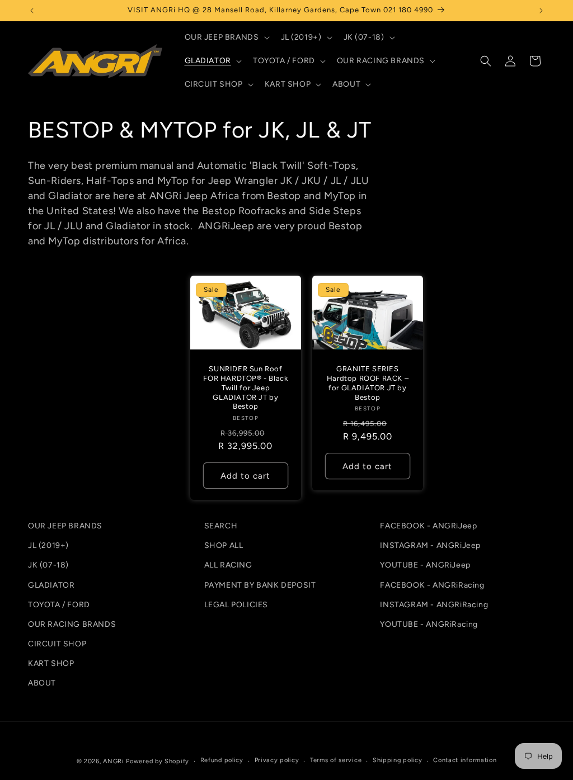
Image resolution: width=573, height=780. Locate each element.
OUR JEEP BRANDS (65, 526)
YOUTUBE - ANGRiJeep (425, 565)
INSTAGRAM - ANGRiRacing (434, 604)
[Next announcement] (541, 10)
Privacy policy (277, 760)
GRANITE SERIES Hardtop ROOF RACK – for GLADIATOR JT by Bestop (367, 382)
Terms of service (335, 760)
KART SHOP (51, 663)
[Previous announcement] (32, 10)
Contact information (464, 760)
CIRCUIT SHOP (57, 644)
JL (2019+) (48, 545)
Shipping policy (397, 760)
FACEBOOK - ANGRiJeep (428, 526)
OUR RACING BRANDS (72, 624)
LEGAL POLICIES (236, 604)
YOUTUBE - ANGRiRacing (429, 624)
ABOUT (42, 683)
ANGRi (113, 761)
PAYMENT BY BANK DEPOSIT (260, 585)
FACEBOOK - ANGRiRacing (432, 585)
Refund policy (221, 760)
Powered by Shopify (157, 761)
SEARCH (221, 526)
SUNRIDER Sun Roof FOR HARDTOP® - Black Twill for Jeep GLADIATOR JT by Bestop (245, 387)
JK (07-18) (48, 565)
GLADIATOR (51, 585)
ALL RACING (228, 565)
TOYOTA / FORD (59, 604)
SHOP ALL (223, 545)
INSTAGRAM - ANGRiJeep (430, 545)
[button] (226, 37)
